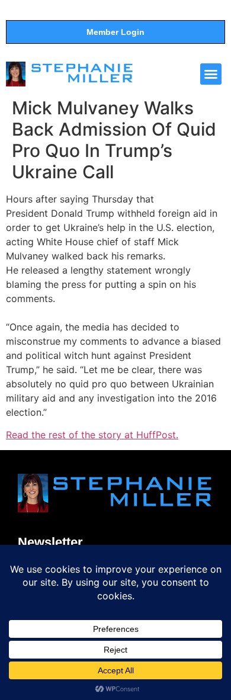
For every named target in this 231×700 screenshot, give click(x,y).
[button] (211, 74)
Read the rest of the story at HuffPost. (92, 435)
